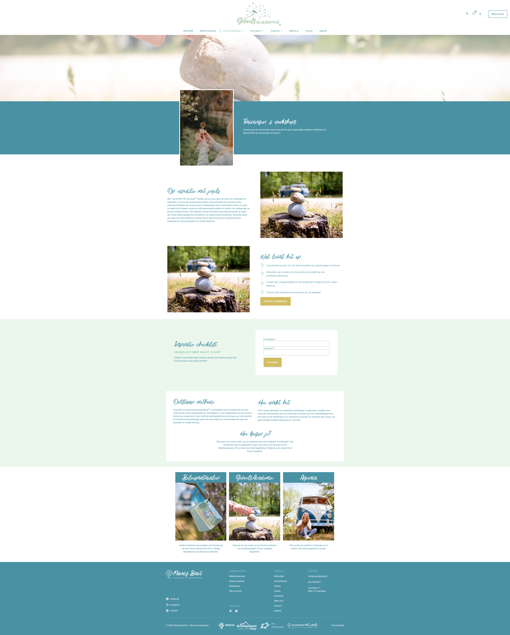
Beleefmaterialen (208, 31)
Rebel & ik (293, 31)
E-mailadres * (270, 339)
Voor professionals (231, 31)
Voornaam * (269, 348)
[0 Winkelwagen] (473, 13)
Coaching (275, 31)
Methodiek (188, 31)
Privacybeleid (338, 625)
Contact (309, 31)
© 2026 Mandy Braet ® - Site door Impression (187, 625)
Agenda (323, 31)
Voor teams (255, 31)
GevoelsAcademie (254, 477)
